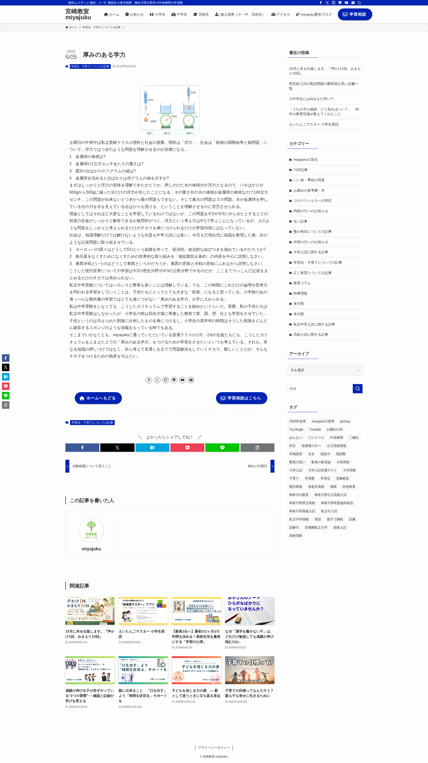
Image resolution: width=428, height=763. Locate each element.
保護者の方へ (311, 446)
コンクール (316, 437)
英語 (318, 519)
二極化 (354, 437)
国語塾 (341, 454)
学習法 (325, 478)
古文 (311, 454)
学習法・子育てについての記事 (90, 66)
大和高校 (343, 462)
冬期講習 (295, 454)
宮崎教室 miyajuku (78, 14)
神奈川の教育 (299, 495)
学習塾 (310, 478)
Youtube (315, 429)
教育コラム (302, 283)
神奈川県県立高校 (302, 503)
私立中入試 (329, 511)
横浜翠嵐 (295, 486)
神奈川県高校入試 (302, 511)
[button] (82, 447)
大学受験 (349, 470)
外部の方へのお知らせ (311, 242)
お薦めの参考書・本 (309, 190)
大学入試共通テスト (322, 470)
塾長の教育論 (321, 462)
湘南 (333, 486)
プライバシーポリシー (214, 747)
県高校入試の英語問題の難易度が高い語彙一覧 (323, 86)
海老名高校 (316, 486)
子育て (294, 478)
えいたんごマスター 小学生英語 (314, 124)
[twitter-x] (327, 2)
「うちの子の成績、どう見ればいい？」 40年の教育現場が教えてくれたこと (324, 111)
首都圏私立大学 (316, 527)
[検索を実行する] (358, 388)
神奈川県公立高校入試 (331, 495)
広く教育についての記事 (313, 273)
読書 (352, 519)
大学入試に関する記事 (311, 252)
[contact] (353, 2)
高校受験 (295, 535)
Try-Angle (296, 429)
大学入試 (295, 470)
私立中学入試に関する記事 (314, 324)
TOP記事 (301, 170)
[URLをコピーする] (257, 447)
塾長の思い (297, 462)
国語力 (325, 454)
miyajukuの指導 (323, 421)
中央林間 (336, 437)
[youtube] (346, 2)
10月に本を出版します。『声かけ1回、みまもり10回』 (325, 71)
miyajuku (91, 548)
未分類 (299, 303)
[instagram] (333, 2)
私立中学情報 (299, 519)
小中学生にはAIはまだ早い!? (311, 99)
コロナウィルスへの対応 (313, 201)
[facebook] (321, 2)
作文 (292, 446)
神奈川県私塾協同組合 (337, 503)
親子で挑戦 (335, 519)
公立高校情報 (336, 446)
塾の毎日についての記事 (313, 231)
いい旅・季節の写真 (309, 180)
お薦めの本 (335, 429)
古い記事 (300, 221)
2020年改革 (297, 421)
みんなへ (295, 437)
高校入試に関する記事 (311, 334)
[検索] (359, 2)
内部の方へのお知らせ (311, 211)
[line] (340, 2)
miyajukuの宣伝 (306, 159)
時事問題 (300, 293)
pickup (345, 421)
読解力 (294, 527)
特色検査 (349, 486)
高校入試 (339, 527)
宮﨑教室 (342, 478)
